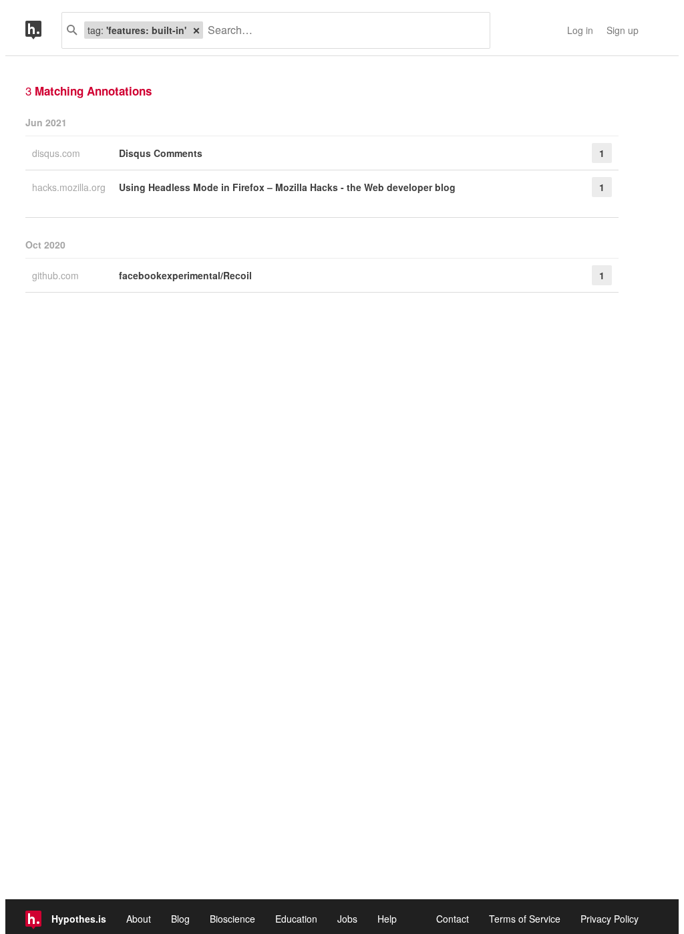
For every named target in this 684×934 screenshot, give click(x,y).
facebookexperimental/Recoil (185, 275)
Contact (452, 918)
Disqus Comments (160, 153)
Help (387, 918)
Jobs (347, 918)
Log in (580, 30)
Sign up (623, 30)
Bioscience (232, 918)
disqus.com (57, 153)
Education (296, 918)
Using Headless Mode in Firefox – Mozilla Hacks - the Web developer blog (287, 187)
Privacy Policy (609, 918)
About (138, 918)
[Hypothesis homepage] (43, 30)
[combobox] (341, 30)
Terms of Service (524, 918)
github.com (56, 275)
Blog (180, 918)
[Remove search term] (196, 30)
